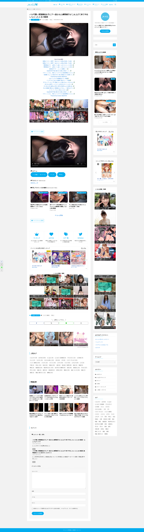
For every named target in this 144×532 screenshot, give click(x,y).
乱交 (45, 365)
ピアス (60, 362)
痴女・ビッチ (75, 370)
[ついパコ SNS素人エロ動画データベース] (32, 4)
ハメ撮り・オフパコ (35, 19)
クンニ (32, 360)
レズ (82, 362)
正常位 (59, 370)
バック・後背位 (45, 19)
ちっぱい (50, 357)
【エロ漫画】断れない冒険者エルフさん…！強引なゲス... (58, 88)
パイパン (52, 362)
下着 (32, 365)
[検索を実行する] (114, 44)
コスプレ (40, 360)
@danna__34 (34, 183)
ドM (57, 360)
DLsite (83, 248)
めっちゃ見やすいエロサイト (102, 339)
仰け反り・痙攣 (66, 365)
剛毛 (32, 367)
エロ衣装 (80, 357)
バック (52, 174)
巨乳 (69, 367)
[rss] (116, 1)
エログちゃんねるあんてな (102, 344)
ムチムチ (75, 362)
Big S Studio (34, 267)
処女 (75, 365)
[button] (36, 323)
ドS (63, 360)
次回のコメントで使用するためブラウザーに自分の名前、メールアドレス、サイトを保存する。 (56, 508)
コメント (34, 471)
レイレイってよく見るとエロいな (58, 90)
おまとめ (98, 347)
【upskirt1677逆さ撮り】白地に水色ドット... (58, 70)
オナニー (98, 380)
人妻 (58, 365)
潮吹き (66, 370)
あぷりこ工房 (73, 267)
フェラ (67, 362)
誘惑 (32, 372)
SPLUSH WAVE (55, 267)
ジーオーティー (100, 180)
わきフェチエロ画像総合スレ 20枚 (58, 78)
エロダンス (99, 374)
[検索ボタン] (115, 5)
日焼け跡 (52, 370)
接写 (45, 370)
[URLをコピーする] (81, 323)
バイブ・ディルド (72, 360)
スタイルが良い (49, 360)
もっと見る (105, 122)
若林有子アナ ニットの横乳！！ (58, 69)
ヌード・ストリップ (101, 386)
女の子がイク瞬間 (60, 367)
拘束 (39, 370)
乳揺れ (52, 365)
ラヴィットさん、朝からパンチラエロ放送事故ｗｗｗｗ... (58, 72)
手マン (32, 370)
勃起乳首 (39, 367)
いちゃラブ (33, 357)
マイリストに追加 (38, 131)
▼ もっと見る (59, 215)
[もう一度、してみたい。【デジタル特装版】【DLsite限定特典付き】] (106, 170)
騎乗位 (50, 372)
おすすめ (42, 357)
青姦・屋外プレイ (41, 372)
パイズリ (45, 362)
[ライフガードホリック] (41, 257)
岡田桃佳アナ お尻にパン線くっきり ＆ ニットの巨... (58, 65)
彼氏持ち (76, 367)
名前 (33, 491)
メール (33, 497)
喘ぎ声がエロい (48, 367)
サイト (33, 502)
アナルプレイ (71, 357)
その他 (98, 383)
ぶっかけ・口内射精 (60, 357)
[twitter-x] (114, 1)
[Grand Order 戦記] (61, 257)
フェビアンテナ (99, 342)
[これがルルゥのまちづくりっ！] (80, 257)
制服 (81, 365)
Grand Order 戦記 (56, 265)
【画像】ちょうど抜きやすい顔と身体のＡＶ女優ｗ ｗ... (58, 74)
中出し (51, 19)
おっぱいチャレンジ (101, 377)
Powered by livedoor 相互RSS (59, 76)
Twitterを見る (105, 31)
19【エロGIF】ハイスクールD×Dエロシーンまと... (58, 84)
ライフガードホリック (37, 265)
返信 (34, 449)
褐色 (83, 370)
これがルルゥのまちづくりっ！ (78, 265)
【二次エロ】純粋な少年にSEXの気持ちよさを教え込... (58, 86)
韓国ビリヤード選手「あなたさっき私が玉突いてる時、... (58, 61)
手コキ (84, 367)
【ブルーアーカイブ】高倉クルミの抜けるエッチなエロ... (58, 82)
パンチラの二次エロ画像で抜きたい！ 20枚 (58, 80)
